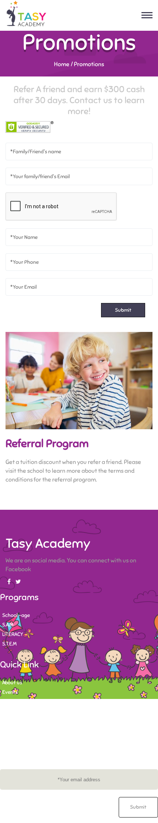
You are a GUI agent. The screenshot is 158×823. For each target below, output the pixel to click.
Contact (11, 702)
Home (61, 64)
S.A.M (7, 625)
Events (10, 692)
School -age (16, 615)
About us (12, 683)
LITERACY (12, 634)
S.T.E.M (9, 644)
